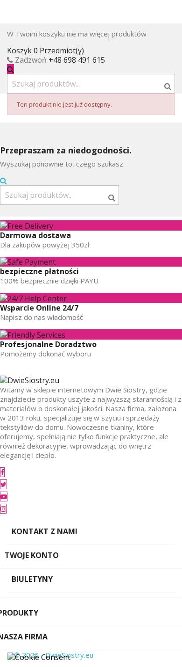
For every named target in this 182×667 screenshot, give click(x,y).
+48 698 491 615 (77, 60)
